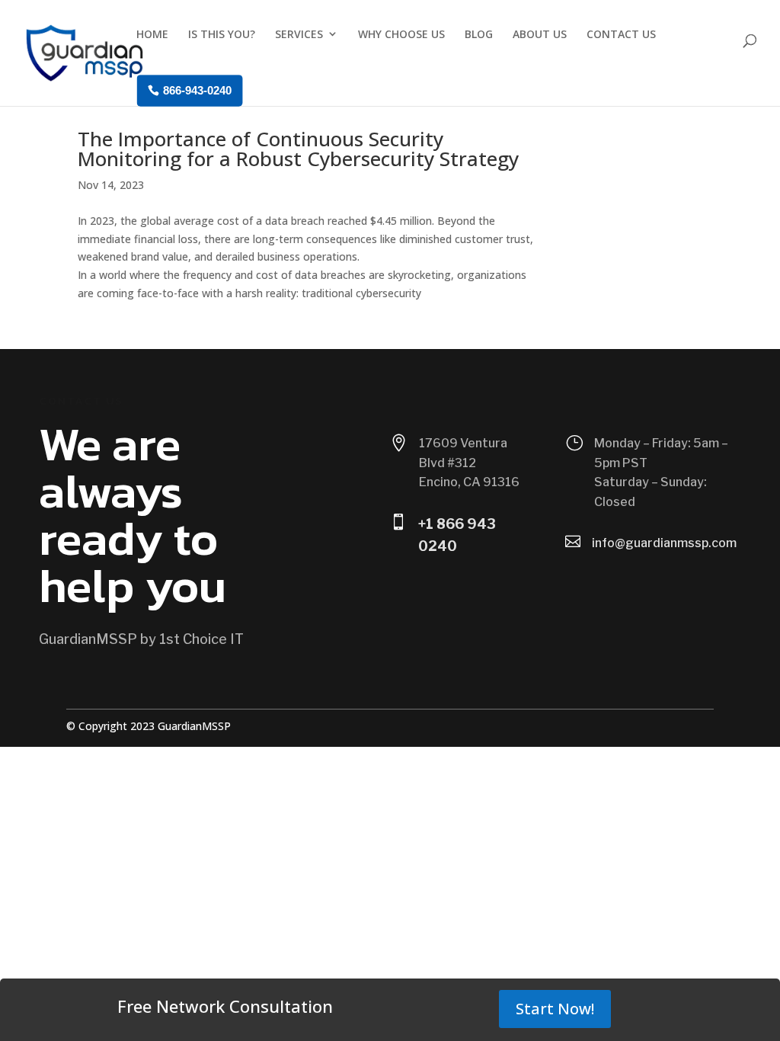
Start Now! (555, 1008)
